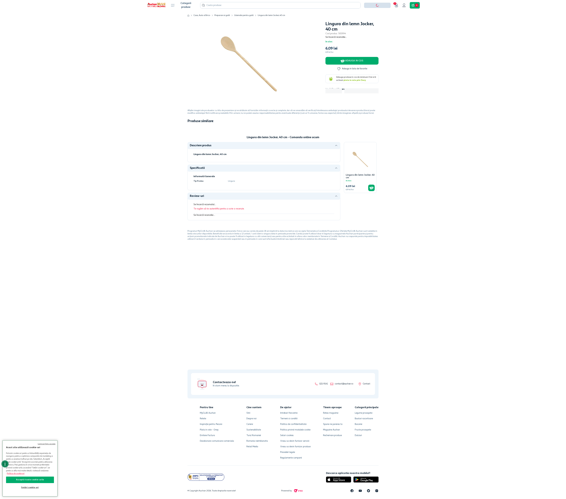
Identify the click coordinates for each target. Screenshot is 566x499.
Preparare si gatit (222, 24)
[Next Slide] (376, 153)
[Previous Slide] (189, 153)
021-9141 (323, 384)
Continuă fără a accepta (46, 444)
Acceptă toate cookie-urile (30, 480)
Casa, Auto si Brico (202, 24)
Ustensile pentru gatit (244, 24)
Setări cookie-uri (30, 488)
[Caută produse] (203, 14)
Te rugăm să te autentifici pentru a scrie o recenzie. (219, 255)
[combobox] (280, 14)
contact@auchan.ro (344, 384)
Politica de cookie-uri (15, 474)
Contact (366, 384)
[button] (377, 14)
